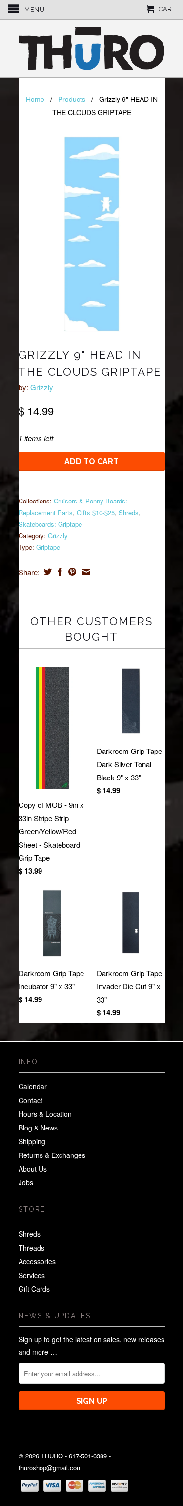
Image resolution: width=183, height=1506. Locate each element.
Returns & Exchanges (52, 1155)
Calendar (33, 1086)
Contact (30, 1100)
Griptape (48, 547)
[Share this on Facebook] (59, 572)
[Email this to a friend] (85, 572)
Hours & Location (45, 1114)
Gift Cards (34, 1289)
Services (32, 1275)
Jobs (26, 1182)
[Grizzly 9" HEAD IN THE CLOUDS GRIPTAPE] (92, 234)
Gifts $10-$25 (96, 512)
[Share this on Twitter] (46, 572)
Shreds (129, 512)
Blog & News (38, 1127)
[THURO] (92, 48)
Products (71, 99)
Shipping (32, 1141)
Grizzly (41, 387)
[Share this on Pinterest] (71, 572)
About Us (33, 1169)
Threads (31, 1248)
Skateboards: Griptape (50, 523)
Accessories (37, 1261)
